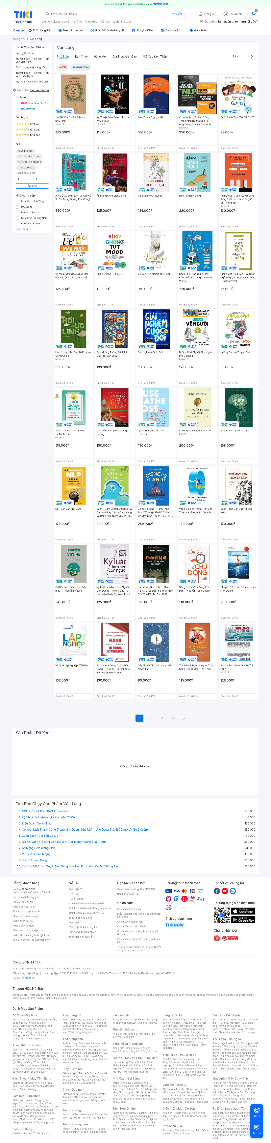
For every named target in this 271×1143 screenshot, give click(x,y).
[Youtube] (225, 891)
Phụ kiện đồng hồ (129, 1051)
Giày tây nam (87, 1093)
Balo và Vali (120, 1015)
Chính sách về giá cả (129, 909)
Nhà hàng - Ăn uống (181, 1095)
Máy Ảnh (242, 1101)
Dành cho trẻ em (29, 1065)
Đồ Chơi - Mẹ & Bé (24, 1015)
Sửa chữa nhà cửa (129, 1085)
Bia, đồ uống (25, 1062)
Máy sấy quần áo (230, 1032)
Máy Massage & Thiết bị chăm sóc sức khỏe (35, 1108)
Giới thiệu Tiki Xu (78, 922)
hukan (40, 997)
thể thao (126, 21)
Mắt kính (144, 1033)
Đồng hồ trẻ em (149, 1051)
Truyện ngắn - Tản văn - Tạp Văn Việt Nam (32, 60)
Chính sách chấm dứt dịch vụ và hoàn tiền (138, 941)
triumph (148, 994)
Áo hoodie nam (78, 1049)
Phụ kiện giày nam (79, 1100)
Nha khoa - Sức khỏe (184, 1098)
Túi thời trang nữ (73, 1110)
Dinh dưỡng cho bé (30, 1029)
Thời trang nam (73, 1039)
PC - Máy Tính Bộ (128, 1071)
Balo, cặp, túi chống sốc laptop (135, 1021)
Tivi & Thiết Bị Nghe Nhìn (182, 1043)
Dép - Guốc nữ (87, 1073)
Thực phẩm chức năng (31, 1103)
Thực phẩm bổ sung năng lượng (235, 1067)
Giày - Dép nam (73, 1089)
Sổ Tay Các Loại (25, 53)
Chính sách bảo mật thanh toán (87, 903)
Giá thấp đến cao (125, 56)
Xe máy (173, 1116)
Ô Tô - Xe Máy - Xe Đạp (178, 1108)
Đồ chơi (48, 1019)
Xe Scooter (193, 1116)
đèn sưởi (229, 1112)
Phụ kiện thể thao (235, 1049)
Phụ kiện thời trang (125, 1029)
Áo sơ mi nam (85, 1046)
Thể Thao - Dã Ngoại (227, 1039)
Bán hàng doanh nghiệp (82, 931)
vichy (49, 997)
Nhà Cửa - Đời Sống (126, 1078)
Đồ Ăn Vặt (125, 1122)
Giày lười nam (70, 1093)
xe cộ (65, 21)
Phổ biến (63, 56)
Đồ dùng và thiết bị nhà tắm (135, 1092)
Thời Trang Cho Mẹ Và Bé (27, 1019)
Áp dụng (32, 185)
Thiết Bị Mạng (132, 1068)
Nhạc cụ (139, 1098)
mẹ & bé (77, 21)
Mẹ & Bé (184, 1032)
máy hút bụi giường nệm (233, 1127)
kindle (170, 994)
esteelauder (37, 994)
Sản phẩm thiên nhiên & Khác (32, 1111)
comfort (240, 994)
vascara (17, 994)
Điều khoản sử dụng (80, 917)
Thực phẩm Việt (42, 1052)
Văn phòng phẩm (191, 1130)
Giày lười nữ (92, 1079)
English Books (182, 1133)
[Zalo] (233, 891)
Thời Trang (193, 1019)
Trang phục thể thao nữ (225, 1043)
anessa (201, 994)
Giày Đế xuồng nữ (85, 1082)
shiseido (17, 997)
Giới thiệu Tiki (77, 889)
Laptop (144, 1071)
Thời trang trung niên (81, 1032)
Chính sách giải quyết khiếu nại (86, 912)
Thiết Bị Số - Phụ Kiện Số (179, 1054)
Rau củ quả (25, 1052)
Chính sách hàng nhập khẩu (28, 930)
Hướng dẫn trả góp (23, 925)
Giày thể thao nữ (241, 1065)
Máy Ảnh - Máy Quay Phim (230, 1078)
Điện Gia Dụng (22, 1129)
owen (73, 994)
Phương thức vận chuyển (26, 911)
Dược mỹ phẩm (44, 1122)
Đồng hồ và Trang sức (127, 1043)
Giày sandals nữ (82, 1076)
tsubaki (64, 997)
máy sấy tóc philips (237, 1116)
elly (113, 994)
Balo (115, 1019)
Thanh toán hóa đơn (173, 1089)
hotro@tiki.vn (42, 935)
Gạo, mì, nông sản (31, 1059)
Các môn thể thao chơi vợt (234, 1061)
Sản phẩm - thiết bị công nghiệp (185, 1040)
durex (92, 994)
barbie (64, 994)
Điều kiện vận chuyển (81, 936)
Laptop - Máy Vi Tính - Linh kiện (134, 1058)
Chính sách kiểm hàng (25, 916)
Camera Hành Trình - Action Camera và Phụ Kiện (234, 1089)
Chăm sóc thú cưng (123, 1112)
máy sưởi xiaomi (238, 1125)
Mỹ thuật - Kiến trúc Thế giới (32, 81)
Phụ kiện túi (98, 1117)
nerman (180, 994)
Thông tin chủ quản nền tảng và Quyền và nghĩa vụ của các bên (139, 948)
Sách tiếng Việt (171, 1130)
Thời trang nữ (71, 1015)
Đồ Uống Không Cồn (133, 1125)
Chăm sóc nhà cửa (34, 1071)
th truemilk (52, 994)
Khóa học (192, 1089)
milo (119, 994)
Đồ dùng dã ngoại (235, 1046)
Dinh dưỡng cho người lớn (33, 1032)
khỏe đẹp (91, 21)
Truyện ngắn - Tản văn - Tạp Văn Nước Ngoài (32, 74)
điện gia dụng (51, 21)
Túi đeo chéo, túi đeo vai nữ (78, 1114)
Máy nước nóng (234, 1029)
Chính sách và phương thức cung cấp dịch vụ (138, 933)
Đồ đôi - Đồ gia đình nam (88, 1052)
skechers (129, 994)
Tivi (221, 1029)
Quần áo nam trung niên (83, 1059)
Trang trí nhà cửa (122, 1082)
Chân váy (86, 1025)
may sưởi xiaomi (230, 1122)
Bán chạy (81, 56)
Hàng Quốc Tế (172, 1015)
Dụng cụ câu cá (229, 1055)
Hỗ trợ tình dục (41, 1119)
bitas (250, 994)
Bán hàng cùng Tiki (128, 893)
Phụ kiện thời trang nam (133, 1035)
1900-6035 (28, 889)
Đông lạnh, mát (36, 1055)
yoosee (211, 994)
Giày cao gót (69, 1073)
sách (116, 21)
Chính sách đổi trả (22, 920)
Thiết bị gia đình (43, 1133)
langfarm (30, 997)
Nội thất (129, 1089)
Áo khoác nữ (89, 1022)
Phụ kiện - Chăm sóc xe (176, 1112)
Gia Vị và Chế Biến (129, 1119)
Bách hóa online (179, 1035)
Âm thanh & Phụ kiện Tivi (226, 1019)
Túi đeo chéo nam (82, 1128)
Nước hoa (25, 1119)
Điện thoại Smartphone (25, 1082)
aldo (139, 994)
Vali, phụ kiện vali (147, 1022)
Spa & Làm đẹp (186, 1092)
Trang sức (118, 1048)
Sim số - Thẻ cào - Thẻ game (192, 1101)
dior (26, 994)
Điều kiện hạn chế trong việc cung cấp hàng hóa (139, 915)
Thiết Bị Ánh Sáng (235, 1085)
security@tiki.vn (41, 939)
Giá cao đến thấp (155, 56)
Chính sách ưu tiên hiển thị (132, 926)
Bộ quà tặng (129, 1128)
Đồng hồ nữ (132, 1048)
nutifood (159, 994)
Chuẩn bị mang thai (31, 1038)
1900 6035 (28, 978)
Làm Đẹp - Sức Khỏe (26, 1096)
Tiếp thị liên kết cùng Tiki (83, 927)
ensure (83, 994)
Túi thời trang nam (75, 1124)
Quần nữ (86, 1019)
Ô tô (182, 1116)
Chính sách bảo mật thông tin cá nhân (90, 908)
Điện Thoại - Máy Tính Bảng (31, 1078)
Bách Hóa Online (124, 1108)
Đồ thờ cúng (126, 1098)
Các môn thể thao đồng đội (235, 1059)
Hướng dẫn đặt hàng (24, 906)
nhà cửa (105, 21)
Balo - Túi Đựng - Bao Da (233, 1092)
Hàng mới (100, 56)
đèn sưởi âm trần (228, 1135)
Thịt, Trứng (30, 1049)
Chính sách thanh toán (130, 921)
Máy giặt (224, 1025)
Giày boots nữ (76, 1079)
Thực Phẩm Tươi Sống (27, 1045)
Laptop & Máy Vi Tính (189, 1038)
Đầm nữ (75, 1019)
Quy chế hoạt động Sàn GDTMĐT (136, 889)
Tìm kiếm (176, 14)
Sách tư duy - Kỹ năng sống (31, 67)
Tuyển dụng (76, 898)
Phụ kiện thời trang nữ (124, 1033)
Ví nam (66, 1128)
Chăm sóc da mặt (22, 1100)
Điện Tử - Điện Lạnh (226, 1015)
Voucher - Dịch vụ (174, 1084)
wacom (190, 994)
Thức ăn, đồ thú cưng (31, 1068)
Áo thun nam (69, 1043)
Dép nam (80, 1097)
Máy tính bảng (28, 1089)
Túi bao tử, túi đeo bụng (93, 1131)
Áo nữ (65, 1019)
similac (229, 994)
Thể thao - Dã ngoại (178, 1025)
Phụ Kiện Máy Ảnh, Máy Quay (229, 1082)
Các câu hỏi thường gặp (25, 897)
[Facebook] (217, 891)
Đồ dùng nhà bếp (22, 1133)
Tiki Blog (74, 893)
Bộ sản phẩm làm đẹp (33, 1121)
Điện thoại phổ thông (31, 1085)
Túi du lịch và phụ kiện (132, 1019)
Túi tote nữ (84, 1117)
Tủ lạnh (223, 1022)
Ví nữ (99, 1114)
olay (220, 994)
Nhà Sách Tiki (172, 1126)
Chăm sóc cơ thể (29, 1106)
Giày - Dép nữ (72, 1069)
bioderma (103, 994)
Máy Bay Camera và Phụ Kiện (234, 1100)
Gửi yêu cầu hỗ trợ (22, 901)
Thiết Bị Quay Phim (233, 1098)
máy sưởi (217, 1112)
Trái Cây (17, 1049)
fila (56, 997)
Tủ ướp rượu (249, 1032)
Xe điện (196, 1112)
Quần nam (84, 1043)
